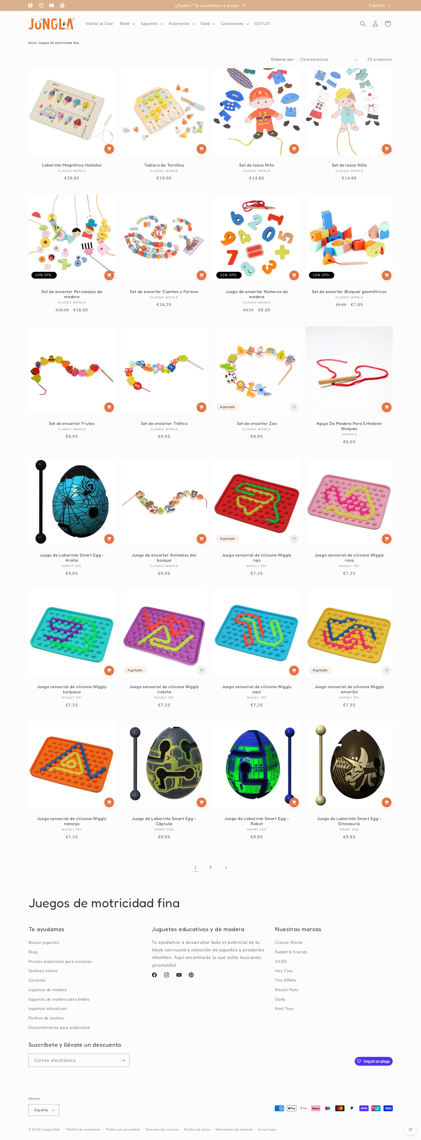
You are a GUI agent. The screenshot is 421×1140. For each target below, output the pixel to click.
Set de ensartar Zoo (257, 423)
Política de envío (197, 1129)
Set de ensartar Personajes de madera (71, 294)
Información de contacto (234, 1129)
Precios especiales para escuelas (60, 961)
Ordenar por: (283, 59)
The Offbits (286, 980)
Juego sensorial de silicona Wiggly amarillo (349, 689)
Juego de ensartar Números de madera (257, 294)
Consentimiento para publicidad (59, 1027)
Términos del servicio (162, 1129)
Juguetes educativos (48, 1008)
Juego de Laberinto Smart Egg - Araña (71, 558)
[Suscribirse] (123, 1060)
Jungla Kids (51, 1129)
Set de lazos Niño (256, 165)
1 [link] (195, 868)
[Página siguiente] (226, 867)
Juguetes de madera (48, 990)
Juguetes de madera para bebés (59, 999)
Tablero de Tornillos (164, 165)
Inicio (33, 43)
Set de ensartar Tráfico (164, 423)
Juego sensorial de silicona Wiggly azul (257, 689)
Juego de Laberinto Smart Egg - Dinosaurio (349, 821)
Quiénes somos (43, 971)
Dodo (280, 999)
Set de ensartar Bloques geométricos (349, 291)
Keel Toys (284, 1008)
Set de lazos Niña (349, 165)
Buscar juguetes (44, 942)
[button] (126, 24)
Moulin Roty (286, 990)
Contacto (37, 980)
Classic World (288, 942)
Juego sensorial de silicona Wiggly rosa (349, 558)
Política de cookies (46, 1018)
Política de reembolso (84, 1129)
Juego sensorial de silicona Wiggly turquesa (72, 689)
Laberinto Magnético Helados (72, 165)
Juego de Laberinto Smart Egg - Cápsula (164, 821)
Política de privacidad (123, 1129)
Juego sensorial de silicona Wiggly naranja (72, 821)
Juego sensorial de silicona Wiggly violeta (164, 689)
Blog (33, 952)
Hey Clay (284, 971)
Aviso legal (267, 1129)
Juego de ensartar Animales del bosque (164, 558)
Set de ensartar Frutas (72, 423)
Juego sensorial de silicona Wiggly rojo (257, 558)
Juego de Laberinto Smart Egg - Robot (256, 821)
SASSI (281, 961)
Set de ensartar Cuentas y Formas (164, 291)
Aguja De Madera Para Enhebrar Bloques (349, 426)
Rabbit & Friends (291, 952)
